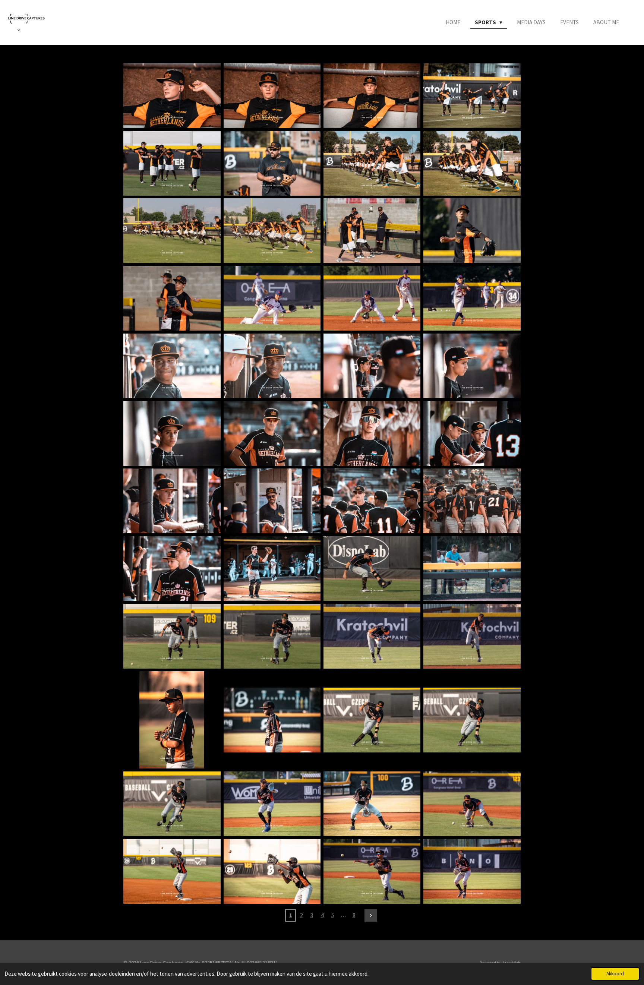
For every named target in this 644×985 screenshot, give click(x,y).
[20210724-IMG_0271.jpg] (472, 298)
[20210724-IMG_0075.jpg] (172, 230)
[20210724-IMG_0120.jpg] (472, 230)
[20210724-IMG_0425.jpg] (372, 871)
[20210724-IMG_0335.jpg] (472, 501)
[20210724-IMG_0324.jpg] (472, 433)
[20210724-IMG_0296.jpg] (172, 366)
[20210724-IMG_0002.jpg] (272, 95)
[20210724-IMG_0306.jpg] (472, 366)
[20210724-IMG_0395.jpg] (372, 803)
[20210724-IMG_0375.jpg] (372, 636)
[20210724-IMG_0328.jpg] (172, 501)
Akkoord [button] (615, 973)
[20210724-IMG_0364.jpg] (472, 568)
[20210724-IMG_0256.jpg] (272, 298)
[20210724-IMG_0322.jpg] (372, 433)
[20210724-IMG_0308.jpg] (172, 433)
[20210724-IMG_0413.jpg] (172, 871)
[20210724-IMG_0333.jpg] (372, 501)
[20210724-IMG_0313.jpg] (272, 433)
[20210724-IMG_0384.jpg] (172, 803)
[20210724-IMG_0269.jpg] (372, 298)
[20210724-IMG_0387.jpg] (272, 803)
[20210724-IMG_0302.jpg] (372, 366)
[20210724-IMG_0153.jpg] (172, 298)
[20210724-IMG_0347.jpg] (272, 568)
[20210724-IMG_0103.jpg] (372, 230)
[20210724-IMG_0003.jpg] (372, 95)
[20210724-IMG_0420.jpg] (272, 871)
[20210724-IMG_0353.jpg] (372, 568)
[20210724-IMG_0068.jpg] (372, 163)
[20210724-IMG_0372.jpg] (272, 636)
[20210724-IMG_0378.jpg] (172, 720)
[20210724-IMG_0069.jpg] (472, 163)
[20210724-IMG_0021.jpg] (272, 163)
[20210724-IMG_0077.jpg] (272, 230)
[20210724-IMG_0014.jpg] (172, 163)
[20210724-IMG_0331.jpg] (272, 501)
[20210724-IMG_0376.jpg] (472, 636)
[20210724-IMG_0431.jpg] (472, 871)
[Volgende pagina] (370, 915)
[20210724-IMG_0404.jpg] (472, 803)
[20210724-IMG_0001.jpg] (172, 95)
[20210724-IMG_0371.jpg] (172, 636)
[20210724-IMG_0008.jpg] (472, 95)
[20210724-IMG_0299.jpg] (272, 366)
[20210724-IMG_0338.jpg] (172, 568)
